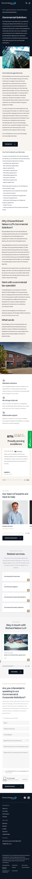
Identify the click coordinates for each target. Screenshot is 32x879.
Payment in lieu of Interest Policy (5, 871)
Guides (4, 829)
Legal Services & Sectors (11, 9)
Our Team (5, 811)
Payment (5, 831)
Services (4, 823)
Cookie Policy (14, 865)
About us (4, 808)
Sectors (4, 826)
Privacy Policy (9, 772)
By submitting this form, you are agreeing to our (17, 771)
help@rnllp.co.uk (7, 844)
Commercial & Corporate (22, 9)
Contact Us (8, 144)
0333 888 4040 (16, 841)
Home (3, 9)
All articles (14, 672)
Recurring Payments (4, 868)
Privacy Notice (25, 865)
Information (5, 814)
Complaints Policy (6, 865)
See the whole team (11, 538)
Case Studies (6, 834)
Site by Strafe (14, 870)
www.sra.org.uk (5, 862)
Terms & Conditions (25, 867)
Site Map (14, 867)
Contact (4, 816)
